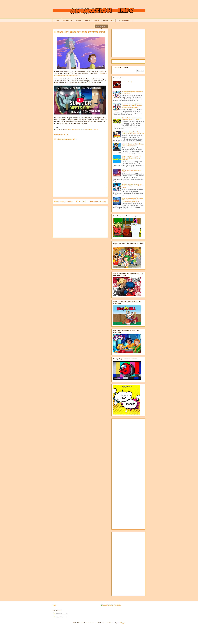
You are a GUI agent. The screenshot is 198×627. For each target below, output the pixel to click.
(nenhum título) (127, 82)
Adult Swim (67, 129)
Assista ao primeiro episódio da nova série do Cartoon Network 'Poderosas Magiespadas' (132, 105)
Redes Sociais (108, 20)
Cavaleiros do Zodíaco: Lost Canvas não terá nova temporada (133, 132)
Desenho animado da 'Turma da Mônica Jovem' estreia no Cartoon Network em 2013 (132, 199)
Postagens (58, 613)
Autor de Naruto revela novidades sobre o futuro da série (133, 145)
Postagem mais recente (63, 201)
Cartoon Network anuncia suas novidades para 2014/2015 (132, 118)
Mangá (96, 20)
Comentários (59, 617)
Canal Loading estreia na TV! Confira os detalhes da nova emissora (131, 158)
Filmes (78, 20)
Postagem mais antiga (98, 201)
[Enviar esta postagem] (57, 127)
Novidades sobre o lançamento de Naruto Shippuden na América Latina (132, 185)
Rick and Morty (93, 129)
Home (57, 20)
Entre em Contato (124, 20)
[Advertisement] (80, 192)
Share (54, 605)
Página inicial (81, 201)
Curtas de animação (82, 129)
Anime (87, 20)
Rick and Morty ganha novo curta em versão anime (79, 32)
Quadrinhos (67, 20)
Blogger (122, 623)
